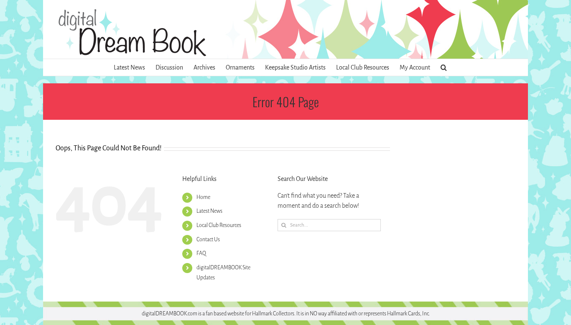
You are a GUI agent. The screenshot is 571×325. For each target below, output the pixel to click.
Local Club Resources (218, 225)
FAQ (201, 253)
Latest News (209, 211)
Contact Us (208, 239)
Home (203, 197)
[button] (444, 67)
